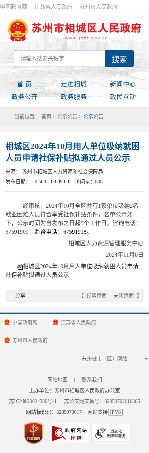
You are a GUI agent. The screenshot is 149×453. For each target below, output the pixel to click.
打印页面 (96, 295)
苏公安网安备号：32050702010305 (102, 401)
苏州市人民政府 (99, 7)
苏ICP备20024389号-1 (33, 401)
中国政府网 (13, 7)
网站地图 (57, 379)
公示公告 (67, 116)
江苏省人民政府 (53, 7)
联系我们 (92, 379)
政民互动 (123, 96)
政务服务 (74, 96)
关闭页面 (124, 295)
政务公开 (25, 96)
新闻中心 (123, 84)
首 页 (24, 84)
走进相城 (74, 84)
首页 (46, 116)
